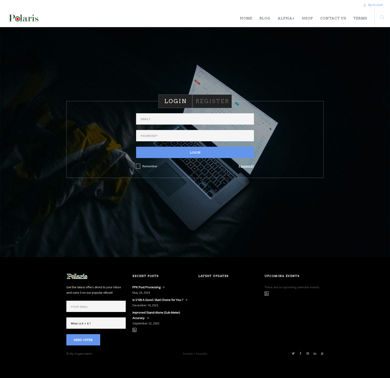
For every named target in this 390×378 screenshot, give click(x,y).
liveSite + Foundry (195, 354)
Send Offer (83, 340)
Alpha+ (286, 18)
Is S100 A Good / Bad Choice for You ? (157, 300)
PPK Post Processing (146, 287)
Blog (265, 18)
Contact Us (333, 18)
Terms (360, 18)
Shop (307, 18)
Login (195, 152)
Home (246, 18)
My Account (375, 5)
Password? (246, 166)
